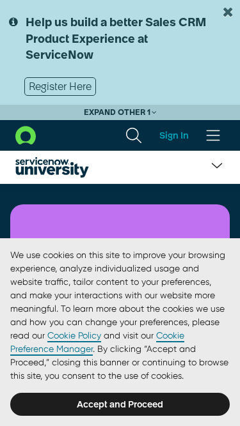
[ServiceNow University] (52, 167)
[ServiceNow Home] (25, 135)
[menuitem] (134, 135)
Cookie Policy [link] (74, 335)
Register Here (60, 86)
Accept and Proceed (120, 404)
